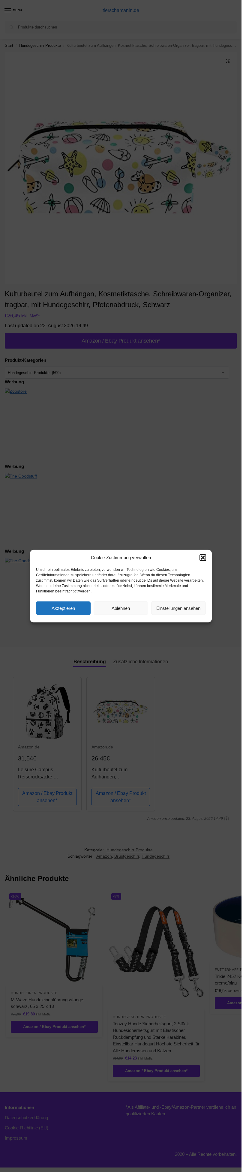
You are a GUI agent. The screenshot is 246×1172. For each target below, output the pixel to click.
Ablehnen (121, 607)
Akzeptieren (63, 607)
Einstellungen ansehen (178, 607)
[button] (203, 558)
